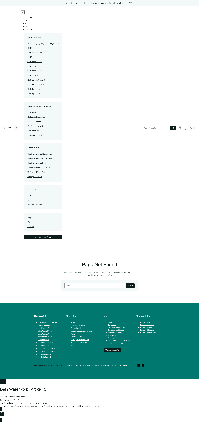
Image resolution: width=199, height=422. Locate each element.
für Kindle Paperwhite (36, 117)
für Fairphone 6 (33, 89)
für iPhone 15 (32, 66)
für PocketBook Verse (36, 135)
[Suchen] (173, 128)
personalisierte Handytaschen (38, 167)
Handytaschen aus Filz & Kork (39, 158)
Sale (29, 200)
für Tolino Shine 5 (34, 121)
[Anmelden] (190, 128)
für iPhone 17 (32, 48)
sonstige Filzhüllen (34, 177)
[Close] (3, 381)
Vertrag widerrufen (112, 350)
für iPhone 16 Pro (34, 52)
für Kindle (31, 112)
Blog (29, 217)
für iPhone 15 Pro (34, 62)
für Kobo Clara (33, 131)
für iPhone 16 (32, 57)
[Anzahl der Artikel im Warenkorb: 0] (194, 128)
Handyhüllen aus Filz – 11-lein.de (48, 365)
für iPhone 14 (32, 75)
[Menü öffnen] (16, 128)
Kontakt (30, 227)
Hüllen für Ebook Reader (37, 172)
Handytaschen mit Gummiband (39, 154)
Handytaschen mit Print (36, 163)
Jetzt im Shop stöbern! (43, 237)
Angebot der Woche (35, 205)
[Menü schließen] (23, 12)
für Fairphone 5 (33, 93)
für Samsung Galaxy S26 (37, 80)
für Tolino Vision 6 (35, 126)
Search (130, 286)
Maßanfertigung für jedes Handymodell (43, 43)
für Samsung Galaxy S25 (37, 84)
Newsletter (92, 3)
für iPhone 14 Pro (34, 71)
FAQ (29, 222)
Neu (29, 195)
